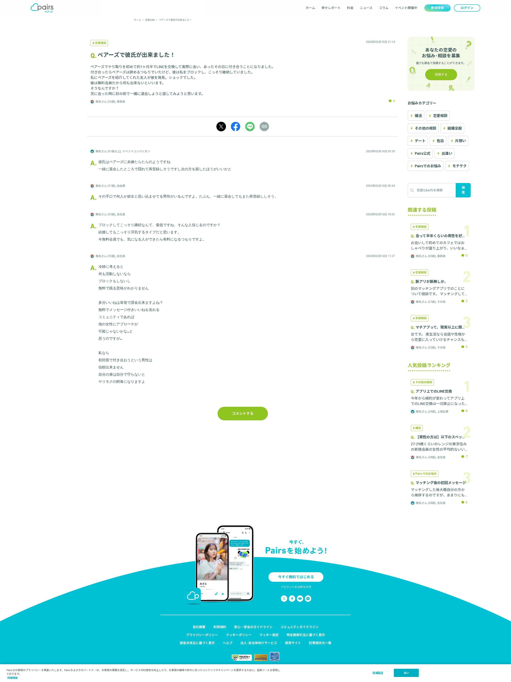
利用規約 (219, 627)
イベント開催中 (406, 8)
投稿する (441, 74)
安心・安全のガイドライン (253, 627)
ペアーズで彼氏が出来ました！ (175, 20)
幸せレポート (331, 8)
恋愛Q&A (150, 20)
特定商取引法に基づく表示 (306, 635)
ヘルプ (227, 643)
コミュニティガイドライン (299, 627)
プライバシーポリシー (202, 635)
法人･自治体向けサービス (258, 643)
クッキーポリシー (239, 635)
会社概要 (199, 627)
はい (406, 672)
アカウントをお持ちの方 (296, 587)
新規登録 (437, 8)
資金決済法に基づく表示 (197, 643)
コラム (383, 8)
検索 (463, 190)
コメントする (243, 413)
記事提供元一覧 (320, 643)
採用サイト (293, 643)
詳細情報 (12, 677)
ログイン (467, 8)
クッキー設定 (269, 635)
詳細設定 (378, 672)
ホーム (310, 8)
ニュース (366, 8)
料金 (350, 8)
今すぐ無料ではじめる (296, 577)
